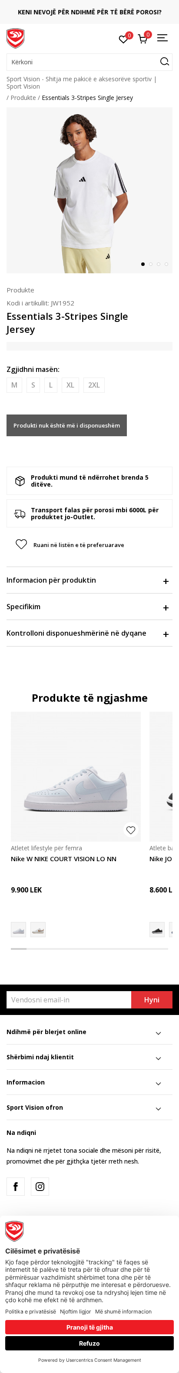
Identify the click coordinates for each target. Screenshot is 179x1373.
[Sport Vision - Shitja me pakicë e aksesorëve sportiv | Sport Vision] (15, 38)
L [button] (51, 385)
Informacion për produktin (51, 580)
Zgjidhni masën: (33, 369)
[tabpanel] (89, 190)
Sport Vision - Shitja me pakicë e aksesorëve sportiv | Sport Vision (82, 82)
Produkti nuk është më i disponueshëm (66, 425)
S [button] (33, 385)
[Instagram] (40, 1186)
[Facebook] (15, 1186)
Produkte (23, 97)
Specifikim (23, 606)
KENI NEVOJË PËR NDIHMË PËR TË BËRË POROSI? (90, 12)
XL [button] (70, 385)
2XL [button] (94, 385)
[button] (89, 62)
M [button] (14, 385)
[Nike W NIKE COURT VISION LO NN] (76, 777)
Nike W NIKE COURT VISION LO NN (63, 858)
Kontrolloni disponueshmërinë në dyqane (76, 633)
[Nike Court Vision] (38, 929)
